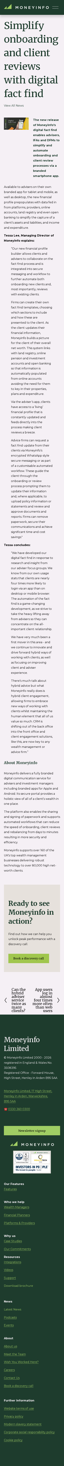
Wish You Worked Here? (21, 1362)
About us (10, 1346)
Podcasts (10, 1317)
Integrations (12, 1262)
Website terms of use (19, 1408)
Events (9, 1325)
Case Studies (13, 1241)
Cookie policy (13, 1440)
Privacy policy (13, 1416)
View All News (14, 105)
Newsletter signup (32, 1130)
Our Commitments (17, 1249)
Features (10, 1189)
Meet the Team (15, 1354)
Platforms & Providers (19, 1223)
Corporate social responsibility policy (29, 1432)
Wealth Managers (16, 1207)
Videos (8, 1270)
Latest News (12, 1309)
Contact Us (12, 1378)
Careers (9, 1370)
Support (10, 1278)
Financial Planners (17, 1215)
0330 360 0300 (19, 1109)
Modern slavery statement (23, 1424)
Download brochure (18, 1285)
